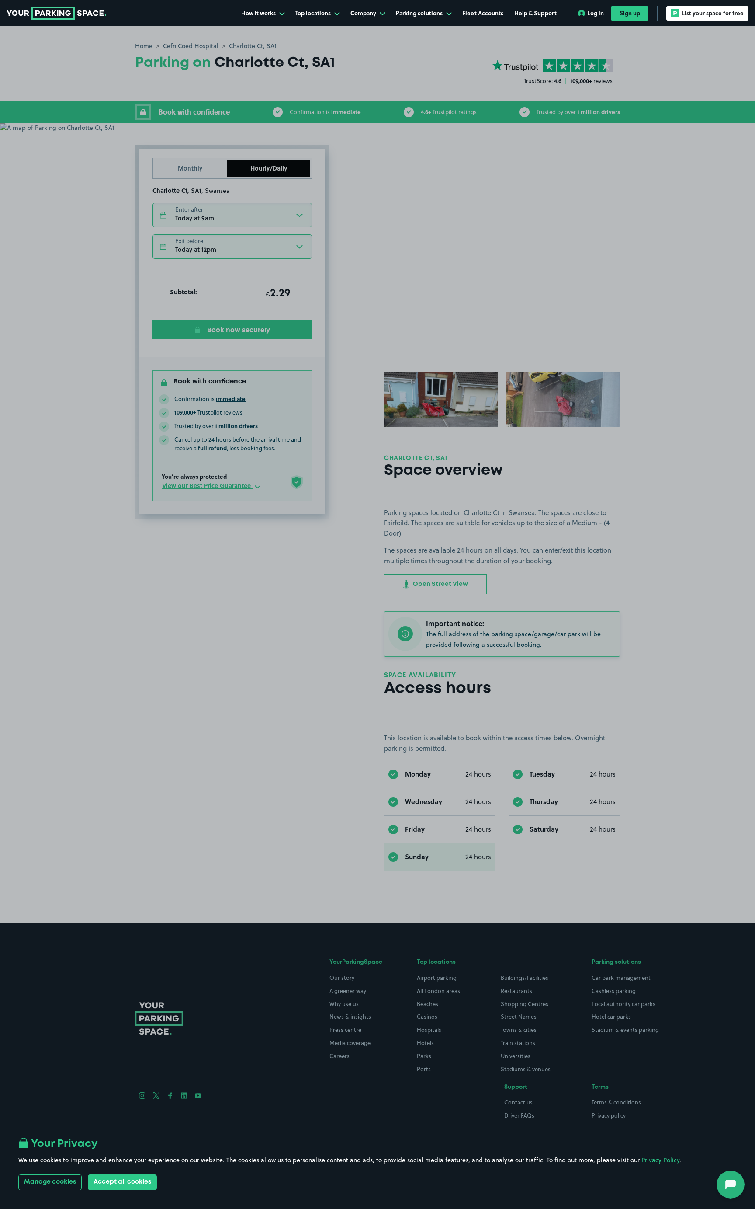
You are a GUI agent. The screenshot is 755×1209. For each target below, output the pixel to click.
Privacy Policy (660, 1160)
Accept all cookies (122, 1182)
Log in (595, 13)
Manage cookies (50, 1182)
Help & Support (535, 13)
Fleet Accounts (482, 13)
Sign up (630, 13)
